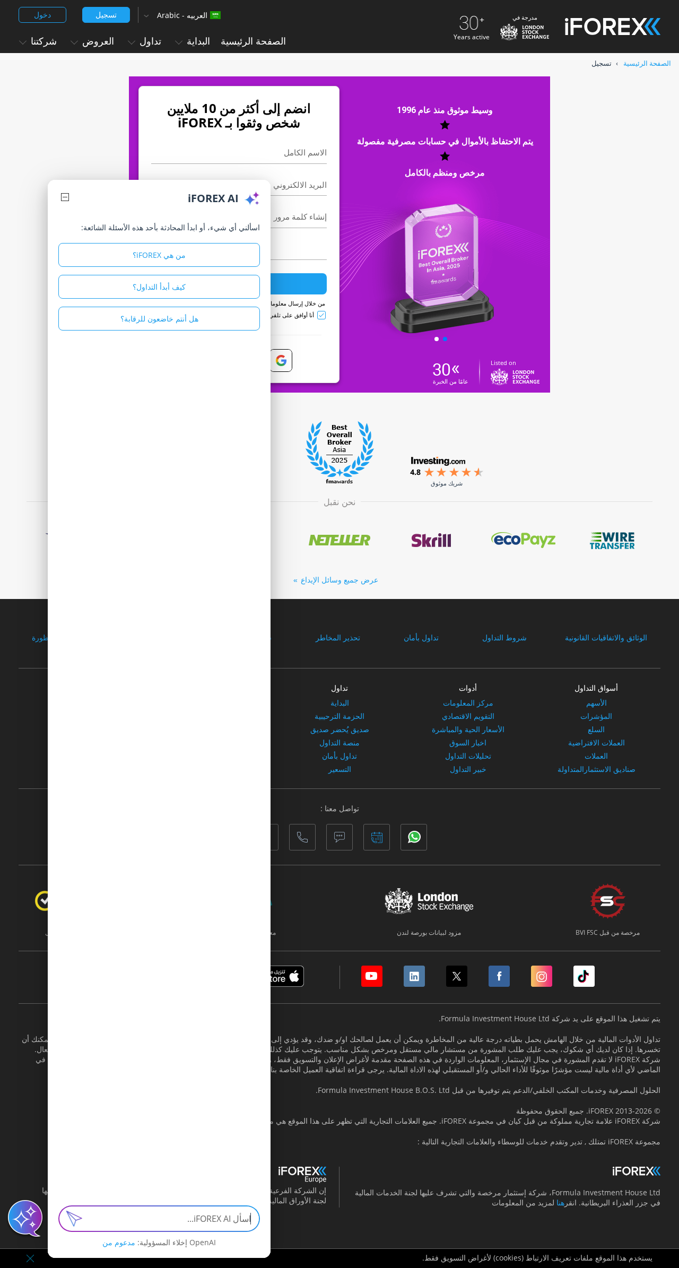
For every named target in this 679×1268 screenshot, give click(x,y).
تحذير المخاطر (338, 637)
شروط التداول (504, 637)
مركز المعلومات (468, 703)
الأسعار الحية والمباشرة (468, 729)
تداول (339, 688)
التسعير (339, 769)
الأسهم (596, 703)
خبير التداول (468, 769)
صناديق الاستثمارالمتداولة (597, 769)
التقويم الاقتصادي (468, 716)
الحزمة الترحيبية (339, 716)
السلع (596, 729)
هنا (560, 1202)
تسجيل (106, 15)
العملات (596, 756)
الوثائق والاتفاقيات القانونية (606, 637)
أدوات (468, 688)
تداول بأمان (421, 637)
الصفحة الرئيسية (253, 40)
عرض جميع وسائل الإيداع (339, 580)
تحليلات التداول (468, 756)
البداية (339, 703)
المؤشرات (596, 716)
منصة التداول (339, 743)
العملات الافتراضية (596, 743)
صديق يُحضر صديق (339, 729)
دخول (42, 15)
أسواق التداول (596, 688)
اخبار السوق (467, 743)
